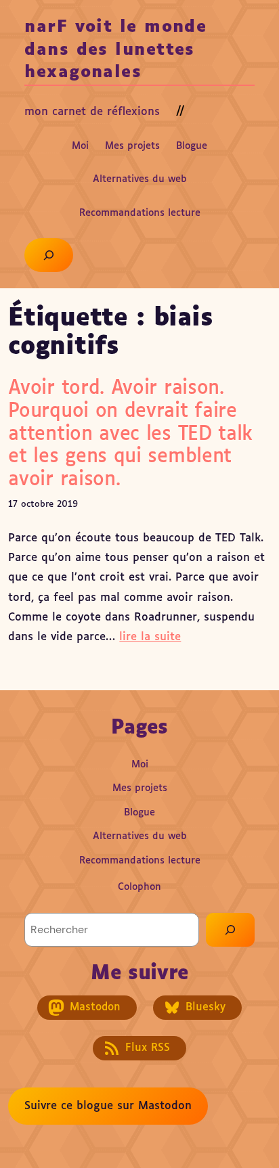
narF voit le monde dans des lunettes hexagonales (115, 50)
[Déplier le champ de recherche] (48, 255)
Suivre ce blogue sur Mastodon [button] (108, 1106)
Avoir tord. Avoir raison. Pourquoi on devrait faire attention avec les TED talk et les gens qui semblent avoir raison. (130, 434)
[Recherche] (230, 930)
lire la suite (150, 637)
